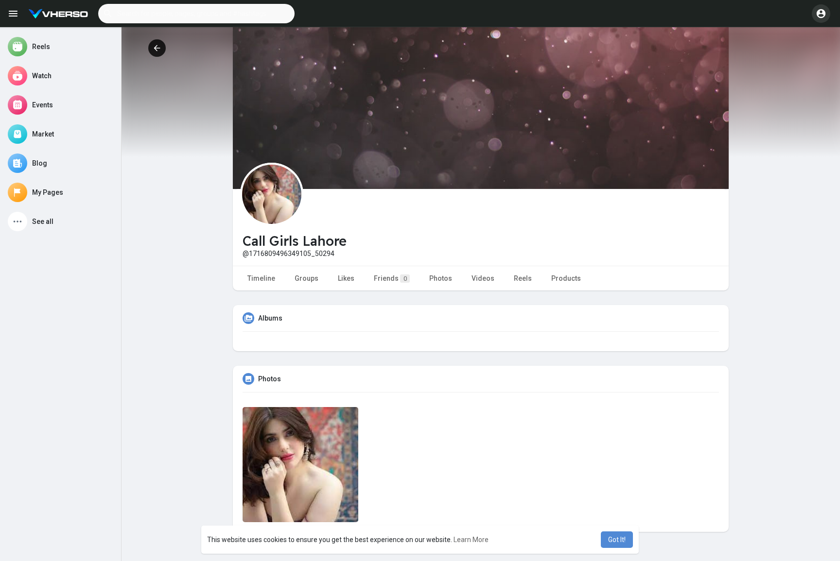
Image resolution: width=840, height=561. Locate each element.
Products (566, 278)
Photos (440, 278)
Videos (483, 278)
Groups (306, 278)
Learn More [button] (471, 540)
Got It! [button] (617, 540)
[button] (196, 13)
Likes (346, 278)
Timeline (261, 278)
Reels (523, 278)
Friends (390, 278)
